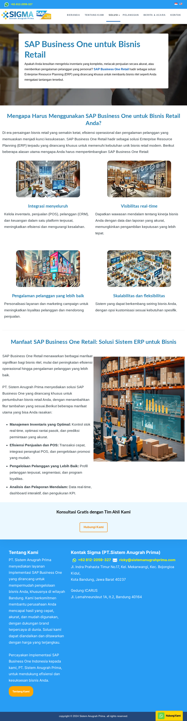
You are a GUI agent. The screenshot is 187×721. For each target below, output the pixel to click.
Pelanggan (131, 15)
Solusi (113, 15)
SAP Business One (107, 69)
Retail (125, 69)
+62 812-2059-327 (94, 560)
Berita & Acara (155, 15)
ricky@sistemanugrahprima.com (147, 560)
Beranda (73, 15)
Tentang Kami (94, 15)
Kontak (175, 15)
